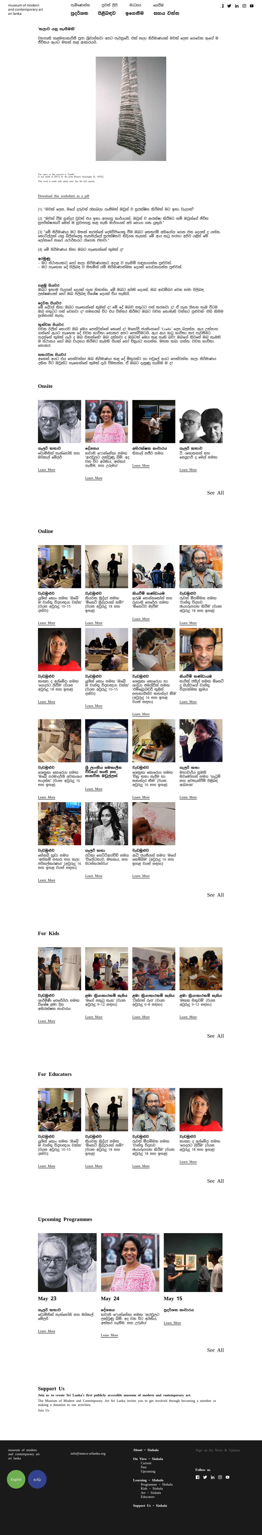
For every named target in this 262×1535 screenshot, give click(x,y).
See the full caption (85, 181)
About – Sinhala (146, 1450)
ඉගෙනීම (134, 13)
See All (215, 492)
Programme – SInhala (157, 1484)
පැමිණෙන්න (80, 5)
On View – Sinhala (148, 1458)
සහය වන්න (166, 13)
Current (146, 1463)
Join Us (43, 1410)
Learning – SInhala (148, 1480)
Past (144, 1467)
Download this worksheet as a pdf (63, 196)
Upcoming (148, 1471)
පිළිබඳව (107, 13)
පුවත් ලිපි (110, 5)
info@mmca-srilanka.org (88, 1453)
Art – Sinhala (151, 1493)
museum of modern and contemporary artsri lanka (24, 1454)
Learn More (46, 470)
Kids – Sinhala (152, 1488)
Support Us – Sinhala (150, 1505)
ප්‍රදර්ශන (79, 13)
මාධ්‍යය (135, 5)
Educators (148, 1497)
